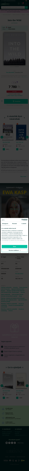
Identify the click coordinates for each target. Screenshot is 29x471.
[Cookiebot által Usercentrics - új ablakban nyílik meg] (21, 220)
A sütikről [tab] (24, 223)
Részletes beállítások (14, 250)
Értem (14, 246)
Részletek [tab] (14, 223)
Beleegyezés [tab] (5, 223)
